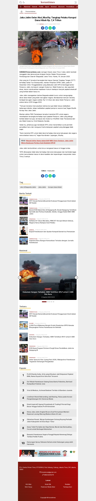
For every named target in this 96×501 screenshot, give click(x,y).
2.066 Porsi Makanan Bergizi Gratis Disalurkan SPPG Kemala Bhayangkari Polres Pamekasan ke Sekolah (51, 326)
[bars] (75, 2)
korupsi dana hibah (55, 187)
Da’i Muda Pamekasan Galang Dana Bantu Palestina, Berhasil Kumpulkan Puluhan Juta (49, 383)
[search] (20, 2)
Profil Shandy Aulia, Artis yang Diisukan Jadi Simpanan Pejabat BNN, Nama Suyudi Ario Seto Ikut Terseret (50, 375)
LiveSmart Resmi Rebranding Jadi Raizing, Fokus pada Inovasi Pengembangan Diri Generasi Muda (49, 398)
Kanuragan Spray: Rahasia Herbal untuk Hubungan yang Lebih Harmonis (50, 443)
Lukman (41, 24)
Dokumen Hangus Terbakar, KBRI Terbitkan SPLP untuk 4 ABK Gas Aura (52, 338)
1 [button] (42, 301)
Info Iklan (28, 484)
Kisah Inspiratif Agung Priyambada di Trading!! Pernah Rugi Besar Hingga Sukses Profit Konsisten (48, 405)
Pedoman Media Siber (48, 487)
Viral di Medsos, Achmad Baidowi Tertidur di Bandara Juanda (49, 390)
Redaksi (67, 484)
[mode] (24, 2)
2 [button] (46, 301)
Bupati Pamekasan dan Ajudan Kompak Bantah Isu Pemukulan (52, 232)
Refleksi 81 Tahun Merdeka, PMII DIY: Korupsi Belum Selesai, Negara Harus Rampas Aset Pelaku (51, 222)
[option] (48, 277)
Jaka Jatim (42, 187)
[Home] (20, 7)
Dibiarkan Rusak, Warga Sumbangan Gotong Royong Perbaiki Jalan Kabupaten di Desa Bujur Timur (49, 420)
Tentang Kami (67, 487)
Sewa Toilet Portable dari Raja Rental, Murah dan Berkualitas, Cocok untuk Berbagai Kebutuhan (49, 428)
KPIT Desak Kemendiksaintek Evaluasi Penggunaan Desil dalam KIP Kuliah (52, 202)
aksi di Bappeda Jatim (28, 187)
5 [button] (53, 301)
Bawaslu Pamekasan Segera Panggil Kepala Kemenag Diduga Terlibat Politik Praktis (49, 436)
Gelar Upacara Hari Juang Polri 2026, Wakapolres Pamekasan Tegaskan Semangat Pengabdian (52, 361)
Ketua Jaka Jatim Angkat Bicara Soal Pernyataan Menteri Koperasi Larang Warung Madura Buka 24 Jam (48, 413)
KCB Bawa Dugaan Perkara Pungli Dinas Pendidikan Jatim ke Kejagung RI (48, 293)
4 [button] (51, 301)
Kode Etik (48, 484)
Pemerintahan (30, 11)
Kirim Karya (28, 487)
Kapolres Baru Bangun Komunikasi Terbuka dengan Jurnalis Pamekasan (51, 241)
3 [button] (49, 301)
